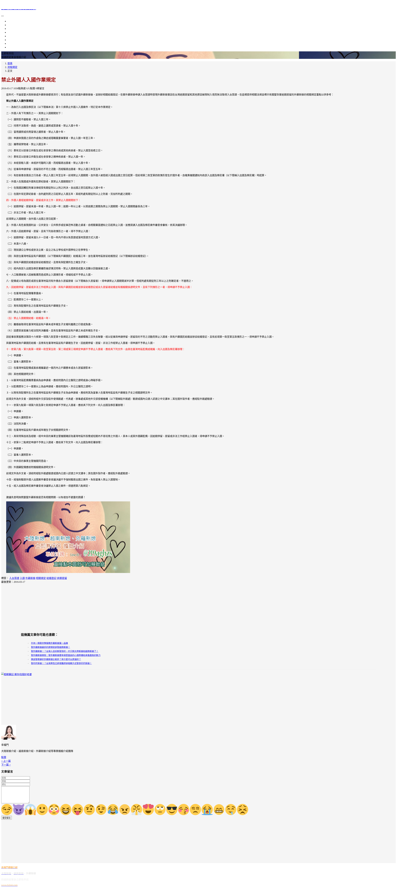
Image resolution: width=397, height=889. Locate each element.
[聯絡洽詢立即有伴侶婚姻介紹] (68, 572)
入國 (22, 578)
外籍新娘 (12, 28)
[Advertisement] (198, 608)
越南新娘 (12, 25)
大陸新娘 (12, 21)
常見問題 (12, 47)
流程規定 (12, 36)
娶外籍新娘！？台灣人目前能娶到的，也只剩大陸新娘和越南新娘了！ (64, 651)
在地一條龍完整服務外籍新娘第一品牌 (49, 643)
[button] (3, 757)
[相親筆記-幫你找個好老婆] (16, 674)
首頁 (9, 63)
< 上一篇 (6, 761)
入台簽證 (14, 578)
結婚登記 (51, 578)
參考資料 (12, 43)
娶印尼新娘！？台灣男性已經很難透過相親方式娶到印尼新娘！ (61, 663)
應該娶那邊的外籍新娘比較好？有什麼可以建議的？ (56, 659)
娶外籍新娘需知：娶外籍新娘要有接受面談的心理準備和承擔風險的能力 (65, 655)
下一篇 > (6, 764)
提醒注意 (12, 39)
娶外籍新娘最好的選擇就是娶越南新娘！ (50, 647)
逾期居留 (62, 578)
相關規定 (41, 578)
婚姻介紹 (12, 32)
